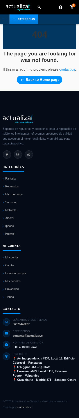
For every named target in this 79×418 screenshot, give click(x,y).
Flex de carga (14, 194)
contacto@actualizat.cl (28, 335)
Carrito (9, 265)
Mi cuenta (11, 257)
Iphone (9, 226)
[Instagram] (18, 154)
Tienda (9, 297)
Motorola (10, 210)
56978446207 (21, 324)
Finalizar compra (15, 273)
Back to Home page (39, 80)
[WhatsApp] (29, 154)
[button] (39, 7)
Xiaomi (9, 218)
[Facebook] (7, 154)
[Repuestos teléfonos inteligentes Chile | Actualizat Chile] (18, 7)
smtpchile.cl (24, 407)
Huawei (9, 233)
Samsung (11, 202)
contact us (67, 69)
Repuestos (12, 186)
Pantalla (10, 178)
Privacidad (12, 289)
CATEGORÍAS (26, 19)
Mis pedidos (13, 281)
